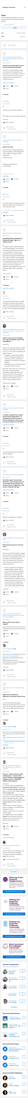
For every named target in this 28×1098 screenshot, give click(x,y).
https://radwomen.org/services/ (11, 656)
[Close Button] (26, 875)
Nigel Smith (6, 233)
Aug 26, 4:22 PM (6, 619)
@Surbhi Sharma (10, 732)
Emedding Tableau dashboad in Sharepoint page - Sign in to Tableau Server (12, 240)
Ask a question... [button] (12, 45)
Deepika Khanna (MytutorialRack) (11, 845)
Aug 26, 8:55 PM (6, 542)
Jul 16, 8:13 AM (6, 771)
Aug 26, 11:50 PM (6, 144)
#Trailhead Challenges (8, 83)
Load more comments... (9, 288)
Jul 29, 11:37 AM (6, 235)
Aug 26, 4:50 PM (6, 477)
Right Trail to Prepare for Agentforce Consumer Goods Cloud (14, 695)
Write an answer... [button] (12, 129)
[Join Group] (24, 1017)
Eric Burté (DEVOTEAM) (8, 649)
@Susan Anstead (10, 654)
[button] (14, 891)
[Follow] (21, 970)
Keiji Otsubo (6, 101)
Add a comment (10, 127)
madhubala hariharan (8, 408)
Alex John (5, 296)
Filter (13, 36)
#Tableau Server (17, 233)
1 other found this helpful (12, 859)
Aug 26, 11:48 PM (6, 62)
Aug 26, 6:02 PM (6, 692)
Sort (13, 33)
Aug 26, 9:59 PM (6, 335)
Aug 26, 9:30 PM (6, 412)
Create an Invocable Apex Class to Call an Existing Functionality (13, 66)
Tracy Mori (5, 474)
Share (6, 89)
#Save (4, 539)
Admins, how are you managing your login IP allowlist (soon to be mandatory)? (13, 339)
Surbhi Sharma (6, 687)
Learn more (5, 966)
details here (6, 351)
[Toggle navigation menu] (25, 7)
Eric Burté (12, 1002)
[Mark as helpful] (4, 859)
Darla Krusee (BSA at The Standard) (11, 538)
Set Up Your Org (8, 147)
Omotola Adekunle (7, 140)
